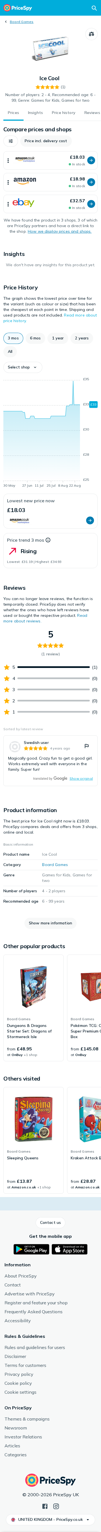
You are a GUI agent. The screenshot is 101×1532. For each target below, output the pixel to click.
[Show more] (8, 160)
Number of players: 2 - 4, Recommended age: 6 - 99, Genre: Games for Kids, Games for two (50, 97)
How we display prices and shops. (59, 231)
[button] (10, 141)
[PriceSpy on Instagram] (56, 1506)
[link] (50, 760)
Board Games (22, 22)
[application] (50, 433)
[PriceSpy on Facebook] (45, 1506)
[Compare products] (91, 34)
